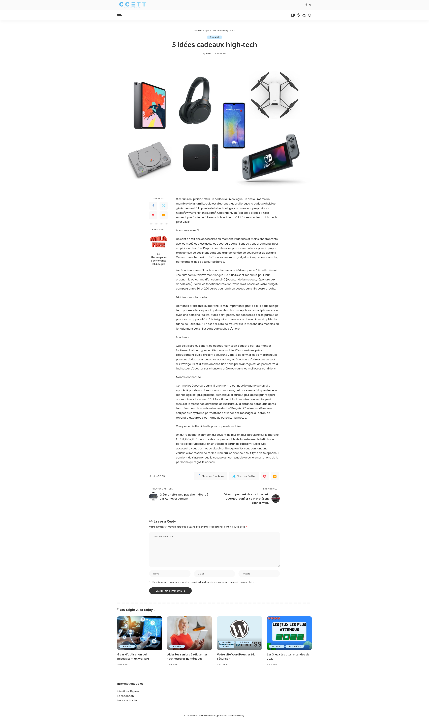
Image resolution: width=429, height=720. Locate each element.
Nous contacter (127, 700)
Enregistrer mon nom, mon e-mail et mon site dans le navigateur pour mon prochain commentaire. (203, 582)
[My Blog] (132, 5)
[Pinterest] (153, 215)
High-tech (244, 642)
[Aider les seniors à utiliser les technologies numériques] (189, 633)
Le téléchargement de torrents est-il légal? (158, 259)
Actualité (214, 37)
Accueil (197, 30)
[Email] (164, 215)
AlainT (209, 53)
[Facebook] (306, 5)
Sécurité (226, 646)
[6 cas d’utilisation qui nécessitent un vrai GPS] (139, 633)
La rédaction (125, 696)
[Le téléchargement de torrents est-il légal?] (158, 242)
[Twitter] (310, 5)
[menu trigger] (121, 15)
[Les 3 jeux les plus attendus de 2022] (289, 633)
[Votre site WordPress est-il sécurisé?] (239, 633)
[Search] (310, 15)
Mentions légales (128, 691)
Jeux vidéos (295, 646)
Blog (205, 30)
